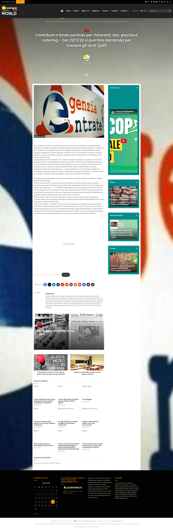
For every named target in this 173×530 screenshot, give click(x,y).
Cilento (105, 11)
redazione (85, 63)
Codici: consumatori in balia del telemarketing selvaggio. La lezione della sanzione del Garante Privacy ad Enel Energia (68, 446)
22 (53, 501)
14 (49, 498)
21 (49, 501)
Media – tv (85, 11)
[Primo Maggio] (93, 391)
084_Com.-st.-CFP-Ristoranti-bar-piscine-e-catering (47, 274)
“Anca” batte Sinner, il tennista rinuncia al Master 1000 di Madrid (68, 401)
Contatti (124, 11)
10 (35, 498)
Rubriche (95, 11)
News (68, 11)
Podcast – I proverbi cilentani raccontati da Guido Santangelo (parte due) (123, 268)
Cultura (114, 11)
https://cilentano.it (117, 521)
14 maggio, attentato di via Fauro (55, 332)
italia (53, 21)
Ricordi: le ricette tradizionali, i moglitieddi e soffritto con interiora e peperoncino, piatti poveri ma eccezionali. (123, 200)
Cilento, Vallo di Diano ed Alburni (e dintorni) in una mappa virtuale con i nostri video (122, 234)
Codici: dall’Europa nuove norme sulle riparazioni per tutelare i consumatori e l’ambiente (44, 401)
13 (46, 498)
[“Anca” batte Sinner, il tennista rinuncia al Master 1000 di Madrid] (69, 391)
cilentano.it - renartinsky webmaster (86, 521)
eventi (54, 188)
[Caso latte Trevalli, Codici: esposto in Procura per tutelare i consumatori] (44, 414)
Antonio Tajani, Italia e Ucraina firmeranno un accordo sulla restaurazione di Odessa (92, 445)
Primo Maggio (87, 399)
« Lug (35, 513)
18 (39, 501)
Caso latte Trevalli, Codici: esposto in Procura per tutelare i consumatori (44, 423)
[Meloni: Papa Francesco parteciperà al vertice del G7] (44, 436)
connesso (43, 463)
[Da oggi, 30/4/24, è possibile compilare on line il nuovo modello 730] (69, 414)
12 (42, 498)
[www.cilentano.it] (9, 10)
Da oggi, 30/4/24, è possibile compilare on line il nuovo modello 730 (67, 423)
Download (65, 274)
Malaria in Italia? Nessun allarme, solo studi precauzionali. (90, 423)
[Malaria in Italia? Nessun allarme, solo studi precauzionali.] (93, 414)
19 (42, 501)
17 (35, 501)
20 (46, 501)
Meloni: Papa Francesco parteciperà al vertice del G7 (43, 444)
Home (49, 21)
